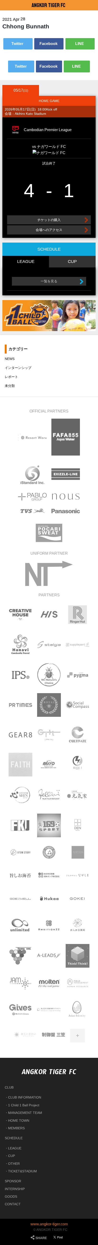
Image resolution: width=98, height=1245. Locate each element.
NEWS (10, 359)
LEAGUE (14, 1148)
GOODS (11, 1196)
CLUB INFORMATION (24, 1097)
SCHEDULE (14, 1138)
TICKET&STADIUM (22, 1171)
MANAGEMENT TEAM (25, 1113)
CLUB (9, 1087)
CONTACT (13, 1204)
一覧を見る (49, 281)
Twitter (17, 44)
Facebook (49, 44)
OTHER (14, 1163)
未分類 (10, 386)
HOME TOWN (18, 1120)
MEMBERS (16, 1128)
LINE (80, 44)
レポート (11, 377)
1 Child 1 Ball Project (23, 1105)
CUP (11, 1156)
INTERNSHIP (15, 1189)
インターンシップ (18, 368)
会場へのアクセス (49, 230)
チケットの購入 (49, 220)
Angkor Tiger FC (48, 5)
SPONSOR (13, 1181)
